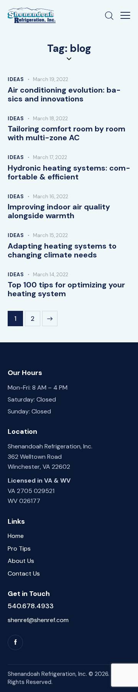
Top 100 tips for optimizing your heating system (66, 289)
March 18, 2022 (50, 118)
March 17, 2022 (50, 157)
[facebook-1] (15, 642)
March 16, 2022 (50, 196)
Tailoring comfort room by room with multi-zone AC (66, 133)
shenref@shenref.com (38, 620)
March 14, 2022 (50, 274)
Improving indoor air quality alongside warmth (59, 211)
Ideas (16, 79)
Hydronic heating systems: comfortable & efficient (69, 172)
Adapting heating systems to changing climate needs (62, 250)
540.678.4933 (31, 606)
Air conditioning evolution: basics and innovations (64, 94)
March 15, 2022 (50, 235)
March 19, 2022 (50, 79)
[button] (125, 15)
